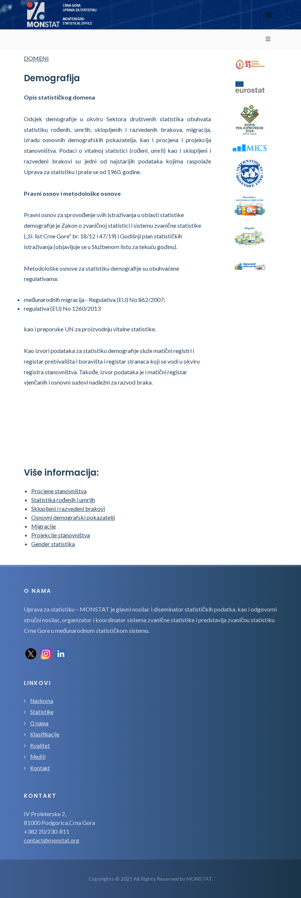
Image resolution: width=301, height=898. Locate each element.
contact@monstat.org (51, 840)
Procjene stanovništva (59, 490)
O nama (39, 723)
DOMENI (36, 58)
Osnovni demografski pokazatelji (73, 517)
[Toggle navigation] (268, 15)
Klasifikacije (44, 734)
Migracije (43, 526)
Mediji (38, 756)
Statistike (42, 711)
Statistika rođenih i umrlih (63, 499)
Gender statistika (53, 543)
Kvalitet (40, 745)
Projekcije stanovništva (60, 534)
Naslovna (41, 700)
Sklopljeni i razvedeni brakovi (68, 508)
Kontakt (40, 768)
